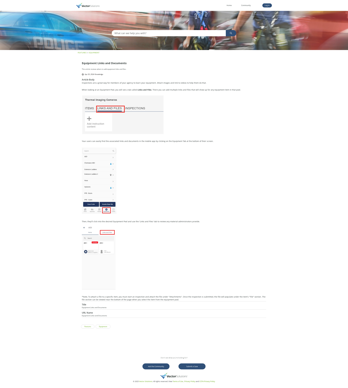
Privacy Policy (189, 381)
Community (246, 5)
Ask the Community (156, 366)
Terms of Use (178, 381)
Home (229, 5)
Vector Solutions (145, 381)
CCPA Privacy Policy (207, 381)
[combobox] (169, 33)
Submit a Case (192, 366)
